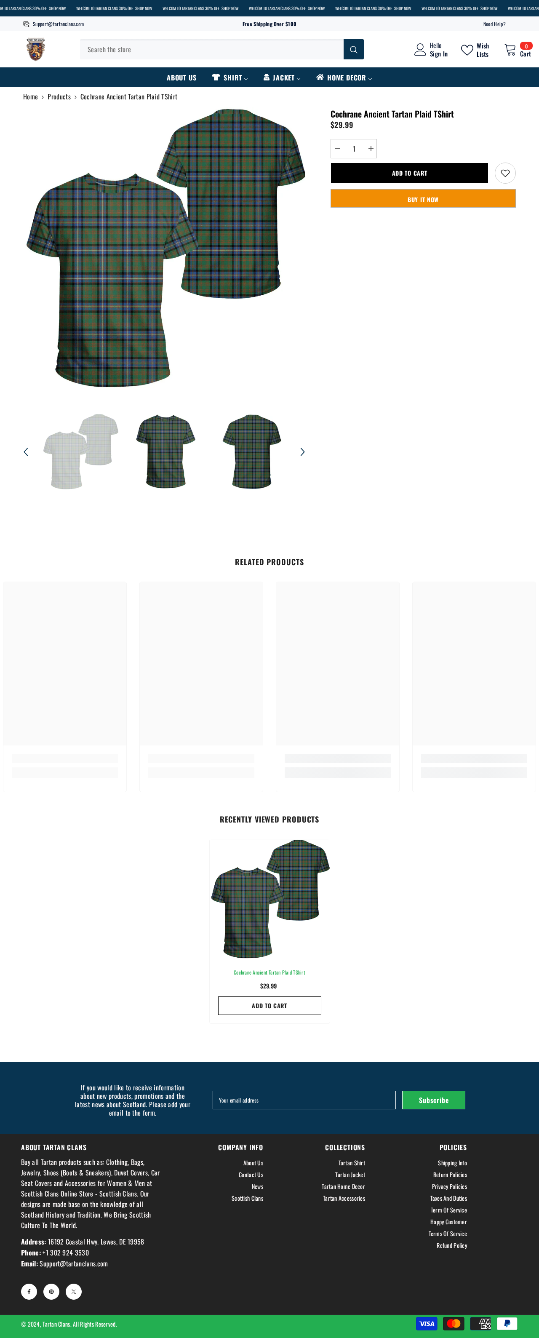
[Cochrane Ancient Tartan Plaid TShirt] (270, 899)
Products (59, 96)
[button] (25, 452)
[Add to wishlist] (505, 173)
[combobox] (212, 49)
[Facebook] (29, 1292)
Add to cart (409, 172)
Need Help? (494, 23)
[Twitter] (74, 1292)
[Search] (222, 49)
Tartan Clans (56, 1323)
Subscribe (433, 1100)
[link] (65, 758)
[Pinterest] (51, 1292)
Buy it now (423, 199)
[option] (164, 248)
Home (30, 96)
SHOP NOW (57, 8)
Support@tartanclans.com (58, 23)
